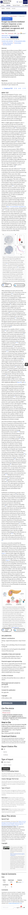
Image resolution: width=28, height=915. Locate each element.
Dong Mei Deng (6, 37)
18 (7, 351)
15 (16, 342)
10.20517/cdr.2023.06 (7, 41)
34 (5, 479)
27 (19, 523)
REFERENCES (7, 703)
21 (15, 366)
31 (5, 474)
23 (6, 375)
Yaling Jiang (5, 35)
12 (15, 317)
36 (5, 506)
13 (5, 330)
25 (14, 396)
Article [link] (13, 8)
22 (7, 370)
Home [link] (3, 8)
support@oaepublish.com (15, 903)
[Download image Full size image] (14, 244)
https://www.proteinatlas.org (13, 206)
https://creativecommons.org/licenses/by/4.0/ (17, 854)
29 (18, 431)
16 (17, 342)
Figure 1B (19, 382)
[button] (7, 18)
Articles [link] (8, 8)
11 (4, 209)
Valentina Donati (14, 35)
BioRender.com (15, 627)
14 (23, 334)
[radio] (13, 749)
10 (20, 168)
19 (21, 359)
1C (24, 382)
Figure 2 (4, 553)
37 (11, 533)
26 (17, 431)
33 (8, 477)
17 (13, 346)
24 (6, 263)
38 (12, 533)
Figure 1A (23, 206)
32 (6, 474)
